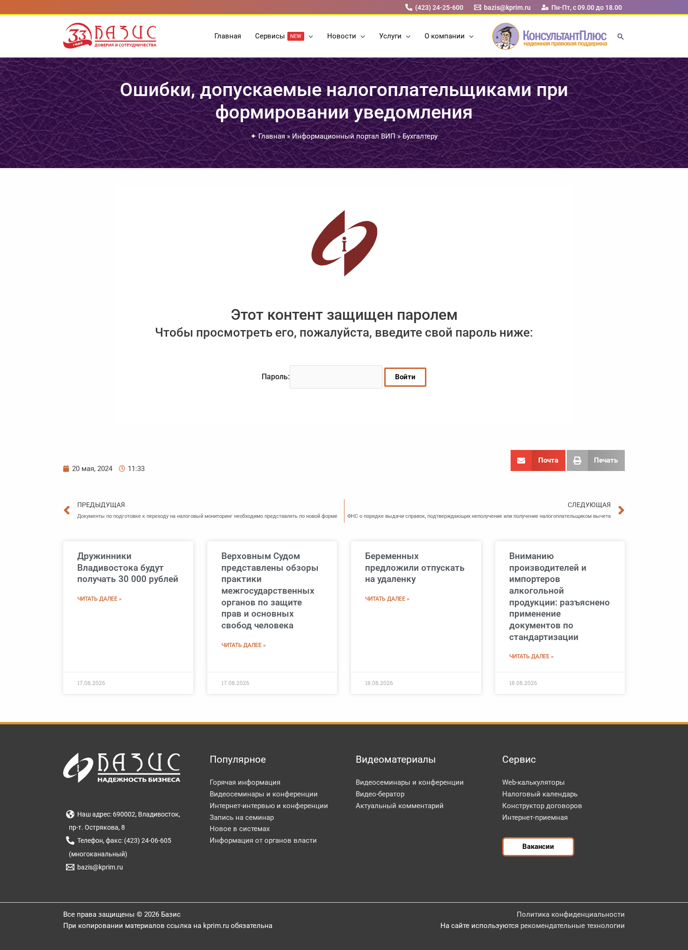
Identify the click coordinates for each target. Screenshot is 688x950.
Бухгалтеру (420, 136)
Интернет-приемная (535, 817)
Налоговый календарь (540, 794)
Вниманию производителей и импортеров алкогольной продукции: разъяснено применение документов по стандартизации (559, 596)
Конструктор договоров (542, 806)
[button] (308, 36)
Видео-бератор (380, 794)
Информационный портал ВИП (343, 136)
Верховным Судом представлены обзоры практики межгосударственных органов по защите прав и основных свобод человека (270, 591)
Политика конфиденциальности (571, 914)
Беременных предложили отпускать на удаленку (415, 567)
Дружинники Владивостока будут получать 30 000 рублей (127, 567)
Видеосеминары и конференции (264, 794)
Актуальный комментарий (400, 806)
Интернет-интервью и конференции (269, 806)
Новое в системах (240, 829)
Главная (271, 136)
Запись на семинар (242, 817)
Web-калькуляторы (533, 782)
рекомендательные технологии (572, 925)
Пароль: (276, 376)
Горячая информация (245, 782)
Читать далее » (99, 599)
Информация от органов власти (263, 840)
